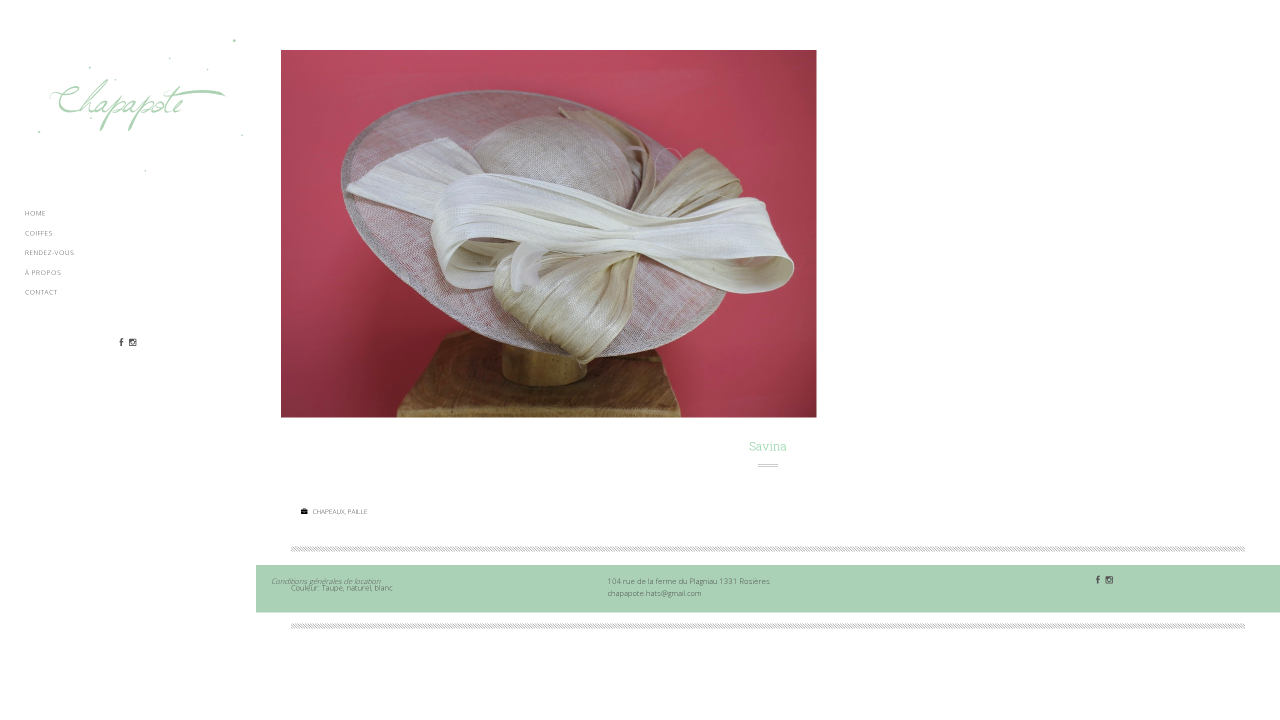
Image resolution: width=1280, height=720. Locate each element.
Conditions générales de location (325, 581)
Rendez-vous (49, 252)
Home (35, 213)
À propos (43, 272)
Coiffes (39, 233)
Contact (41, 292)
